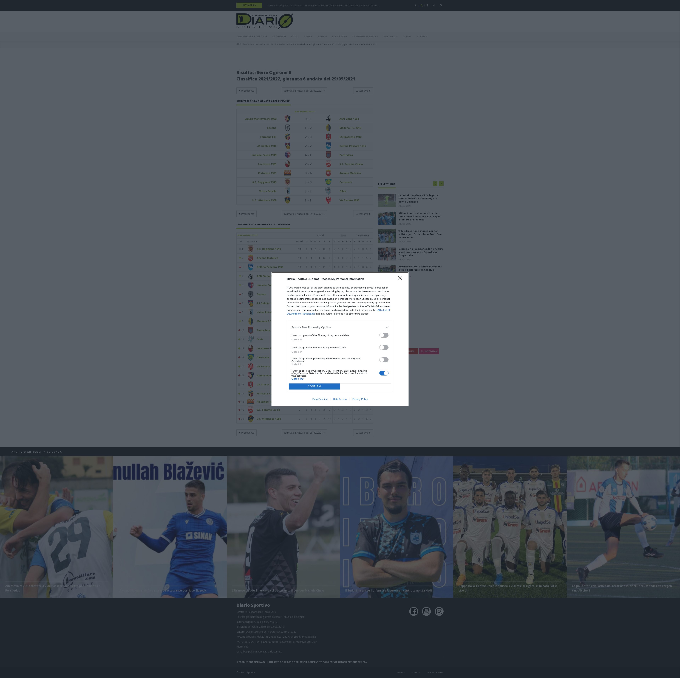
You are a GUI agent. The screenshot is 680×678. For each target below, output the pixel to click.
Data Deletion (320, 399)
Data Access (340, 399)
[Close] (401, 279)
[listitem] (340, 327)
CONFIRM (314, 386)
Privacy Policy (360, 399)
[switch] (384, 335)
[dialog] (340, 339)
